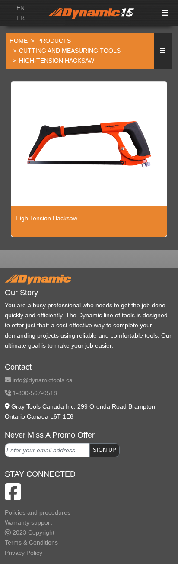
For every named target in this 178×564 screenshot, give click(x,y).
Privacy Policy (23, 552)
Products (54, 40)
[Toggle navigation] (165, 13)
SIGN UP (104, 450)
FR (20, 17)
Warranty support (28, 522)
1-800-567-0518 (34, 393)
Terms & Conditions (31, 542)
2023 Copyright (32, 532)
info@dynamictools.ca (42, 380)
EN (20, 7)
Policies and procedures (37, 512)
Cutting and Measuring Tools (70, 50)
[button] (163, 51)
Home (19, 40)
